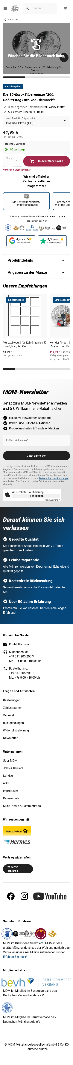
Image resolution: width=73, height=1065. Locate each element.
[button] (5, 8)
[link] (15, 8)
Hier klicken (36, 495)
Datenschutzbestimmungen (54, 478)
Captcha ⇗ (52, 500)
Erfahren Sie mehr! (15, 957)
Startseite (12, 19)
